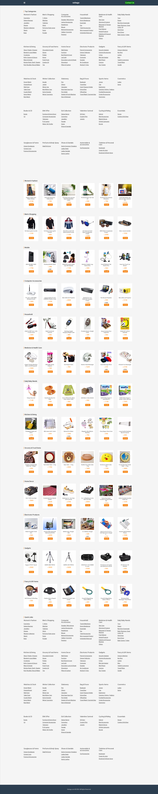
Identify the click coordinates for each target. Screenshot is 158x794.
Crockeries (27, 55)
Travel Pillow (121, 62)
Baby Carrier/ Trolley (123, 35)
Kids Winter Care (47, 89)
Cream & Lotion (103, 150)
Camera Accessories (105, 52)
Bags (25, 33)
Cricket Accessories (104, 94)
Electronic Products (87, 47)
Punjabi (45, 33)
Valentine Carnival (86, 111)
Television (83, 55)
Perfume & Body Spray (51, 143)
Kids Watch (27, 97)
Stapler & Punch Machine (68, 94)
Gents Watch (27, 94)
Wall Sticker (64, 50)
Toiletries (45, 23)
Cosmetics (27, 18)
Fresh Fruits (46, 60)
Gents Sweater (47, 92)
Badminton (102, 87)
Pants (44, 30)
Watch (25, 30)
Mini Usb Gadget (103, 57)
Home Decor (65, 47)
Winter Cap (46, 87)
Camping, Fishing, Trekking (106, 89)
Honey (44, 57)
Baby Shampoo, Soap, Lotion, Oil (124, 26)
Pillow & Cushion (66, 65)
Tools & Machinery (85, 18)
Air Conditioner (84, 62)
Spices (44, 52)
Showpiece (64, 62)
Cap (100, 84)
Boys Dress (121, 32)
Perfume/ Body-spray (49, 28)
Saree (63, 124)
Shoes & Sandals (66, 126)
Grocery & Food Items (50, 47)
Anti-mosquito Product (86, 30)
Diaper (119, 20)
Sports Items (103, 79)
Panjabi (63, 121)
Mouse (63, 27)
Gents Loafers (65, 153)
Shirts (44, 25)
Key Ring (120, 52)
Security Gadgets (104, 50)
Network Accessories (67, 29)
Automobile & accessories (85, 144)
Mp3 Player (102, 60)
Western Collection (29, 28)
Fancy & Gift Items (124, 47)
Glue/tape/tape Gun (67, 89)
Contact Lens (27, 148)
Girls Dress (121, 30)
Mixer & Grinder (28, 60)
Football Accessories (105, 92)
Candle (120, 65)
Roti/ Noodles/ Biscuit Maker (32, 65)
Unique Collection (85, 52)
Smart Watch (27, 82)
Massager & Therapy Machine (105, 25)
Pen (62, 82)
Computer (83, 57)
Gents (119, 84)
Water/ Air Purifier (48, 124)
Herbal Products (103, 31)
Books (25, 114)
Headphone (64, 24)
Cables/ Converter (66, 32)
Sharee (26, 25)
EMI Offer (46, 111)
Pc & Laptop (46, 121)
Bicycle (101, 124)
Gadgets (102, 47)
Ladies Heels (64, 148)
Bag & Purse (84, 79)
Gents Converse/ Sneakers (69, 146)
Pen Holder (64, 92)
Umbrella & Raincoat (86, 33)
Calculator (64, 87)
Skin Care (101, 20)
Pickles (45, 55)
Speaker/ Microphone (67, 20)
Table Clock (27, 89)
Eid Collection (66, 111)
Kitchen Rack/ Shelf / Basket (32, 62)
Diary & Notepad (65, 97)
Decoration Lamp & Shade (68, 60)
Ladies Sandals (65, 151)
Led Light (63, 57)
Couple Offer (84, 116)
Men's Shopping (48, 15)
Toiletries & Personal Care (106, 144)
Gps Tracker (102, 65)
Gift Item (82, 114)
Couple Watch (28, 92)
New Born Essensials (123, 23)
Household (84, 15)
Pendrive (63, 34)
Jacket (44, 84)
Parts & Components (86, 50)
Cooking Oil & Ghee (123, 116)
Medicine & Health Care (105, 15)
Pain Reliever (102, 29)
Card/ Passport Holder (86, 87)
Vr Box (101, 55)
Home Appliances (85, 20)
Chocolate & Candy (48, 50)
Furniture (63, 52)
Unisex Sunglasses (29, 146)
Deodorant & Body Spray (106, 153)
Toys (119, 18)
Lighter (120, 55)
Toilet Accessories (85, 28)
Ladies (119, 82)
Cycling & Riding (104, 111)
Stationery (65, 79)
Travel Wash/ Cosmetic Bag (88, 94)
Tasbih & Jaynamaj (123, 60)
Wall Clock (26, 87)
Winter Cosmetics (48, 94)
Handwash (102, 148)
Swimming (102, 97)
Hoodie (45, 82)
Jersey (101, 82)
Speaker (82, 60)
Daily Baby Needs (124, 15)
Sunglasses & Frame (31, 143)
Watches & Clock (30, 79)
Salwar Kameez (28, 20)
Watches (45, 20)
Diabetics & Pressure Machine (105, 35)
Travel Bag (83, 84)
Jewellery (26, 23)
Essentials (83, 23)
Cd (24, 116)
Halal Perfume (47, 146)
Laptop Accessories (67, 22)
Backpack (83, 82)
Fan (81, 25)
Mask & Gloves (103, 119)
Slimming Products (104, 22)
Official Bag (83, 92)
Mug (119, 57)
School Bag (83, 89)
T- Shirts (45, 18)
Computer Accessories (65, 15)
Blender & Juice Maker (30, 52)
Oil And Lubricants (104, 121)
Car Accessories (84, 148)
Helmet (101, 114)
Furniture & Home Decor (49, 114)
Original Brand (28, 84)
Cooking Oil (46, 62)
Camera (101, 62)
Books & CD (28, 111)
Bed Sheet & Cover (66, 55)
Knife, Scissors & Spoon (30, 57)
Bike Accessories (104, 116)
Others (101, 38)
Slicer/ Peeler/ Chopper (30, 50)
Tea (44, 65)
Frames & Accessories (30, 151)
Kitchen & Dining (29, 47)
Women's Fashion (30, 15)
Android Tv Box (84, 65)
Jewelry (82, 119)
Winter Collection (49, 79)
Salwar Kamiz (65, 114)
